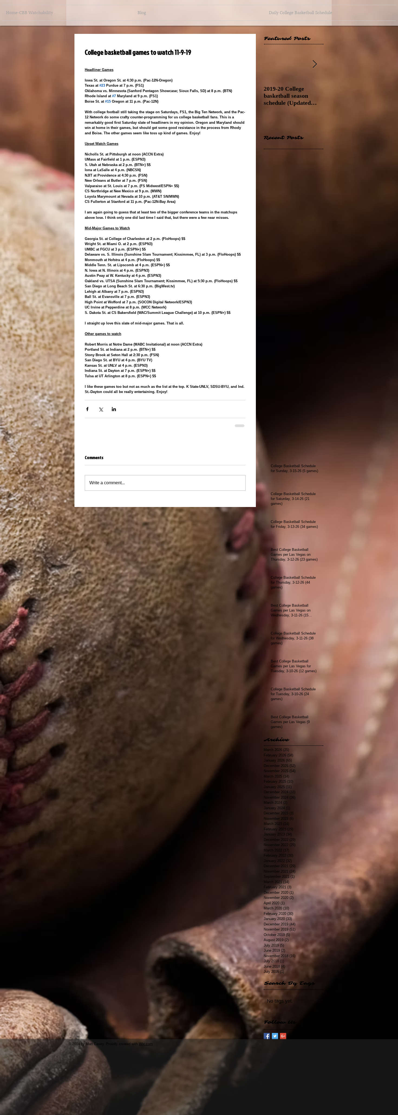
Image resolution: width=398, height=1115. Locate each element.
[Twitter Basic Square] (275, 1036)
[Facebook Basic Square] (267, 1036)
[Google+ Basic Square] (283, 1036)
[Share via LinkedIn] (113, 409)
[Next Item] (314, 64)
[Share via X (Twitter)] (100, 409)
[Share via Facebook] (87, 409)
